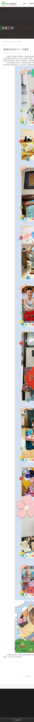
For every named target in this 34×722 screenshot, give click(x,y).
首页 (24, 3)
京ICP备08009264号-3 (23, 718)
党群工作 (14, 41)
